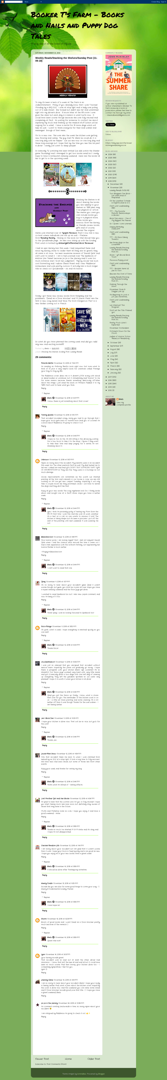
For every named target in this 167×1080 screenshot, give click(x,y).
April (112, 363)
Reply (43, 388)
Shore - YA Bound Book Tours (120, 256)
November (114, 187)
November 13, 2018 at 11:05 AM (65, 883)
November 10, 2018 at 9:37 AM (61, 459)
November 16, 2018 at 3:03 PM (58, 954)
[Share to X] (70, 348)
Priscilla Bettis (47, 363)
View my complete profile (124, 403)
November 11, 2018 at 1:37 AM (58, 582)
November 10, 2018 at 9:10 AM (66, 415)
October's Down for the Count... (120, 332)
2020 (110, 174)
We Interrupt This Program (117, 306)
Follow (108, 134)
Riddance (90, 263)
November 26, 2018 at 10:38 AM (71, 1003)
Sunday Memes (66, 889)
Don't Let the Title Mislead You (121, 311)
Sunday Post (64, 352)
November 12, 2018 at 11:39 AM (69, 754)
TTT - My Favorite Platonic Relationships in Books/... (120, 213)
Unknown (45, 459)
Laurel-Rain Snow (48, 754)
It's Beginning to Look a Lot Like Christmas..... (119, 296)
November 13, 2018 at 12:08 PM (59, 919)
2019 (110, 178)
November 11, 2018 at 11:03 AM (66, 718)
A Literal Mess (83, 298)
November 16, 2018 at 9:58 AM (67, 826)
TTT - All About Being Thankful (119, 238)
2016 (110, 380)
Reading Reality (48, 238)
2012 (110, 390)
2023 (110, 164)
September (115, 346)
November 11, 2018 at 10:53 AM (68, 662)
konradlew (81, 1074)
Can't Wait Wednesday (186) (119, 207)
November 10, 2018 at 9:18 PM (66, 537)
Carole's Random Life (50, 845)
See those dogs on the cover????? (119, 243)
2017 (110, 377)
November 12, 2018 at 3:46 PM (67, 692)
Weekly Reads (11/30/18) (119, 190)
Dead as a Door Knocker (59, 298)
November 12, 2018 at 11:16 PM (72, 845)
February (114, 369)
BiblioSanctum (47, 537)
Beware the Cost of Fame (121, 274)
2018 (110, 181)
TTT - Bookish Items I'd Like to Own (119, 269)
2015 (110, 384)
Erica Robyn (46, 626)
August (113, 349)
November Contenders (119, 328)
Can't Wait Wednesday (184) (119, 264)
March (113, 366)
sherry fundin (47, 883)
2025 (110, 158)
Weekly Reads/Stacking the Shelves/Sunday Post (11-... (119, 279)
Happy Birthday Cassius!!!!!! (117, 228)
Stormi (44, 919)
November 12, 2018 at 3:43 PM (67, 436)
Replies (47, 393)
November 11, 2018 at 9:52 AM (64, 626)
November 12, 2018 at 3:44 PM (67, 508)
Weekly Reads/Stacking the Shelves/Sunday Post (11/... (119, 250)
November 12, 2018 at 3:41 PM (67, 398)
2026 (110, 154)
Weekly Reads (76, 352)
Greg (43, 582)
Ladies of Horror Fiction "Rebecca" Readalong (120, 337)
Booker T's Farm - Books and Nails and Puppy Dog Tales (77, 25)
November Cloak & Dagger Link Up (117, 290)
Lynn (43, 954)
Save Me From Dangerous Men (77, 301)
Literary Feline (47, 980)
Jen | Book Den (47, 718)
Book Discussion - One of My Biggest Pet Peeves (120, 219)
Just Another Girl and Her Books (55, 798)
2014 (110, 387)
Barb (49, 398)
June (112, 356)
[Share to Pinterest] (75, 348)
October (114, 343)
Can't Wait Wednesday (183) (119, 301)
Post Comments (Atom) (56, 1064)
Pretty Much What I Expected (118, 324)
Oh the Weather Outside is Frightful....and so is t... (120, 202)
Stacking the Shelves (49, 352)
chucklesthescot (48, 662)
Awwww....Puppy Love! (119, 260)
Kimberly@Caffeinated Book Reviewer (76, 243)
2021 (110, 171)
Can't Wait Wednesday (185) (119, 233)
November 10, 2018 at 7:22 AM (66, 363)
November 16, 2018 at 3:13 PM (66, 980)
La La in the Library (71, 258)
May (112, 359)
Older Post (94, 1059)
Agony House (83, 261)
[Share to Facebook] (73, 348)
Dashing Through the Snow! (118, 285)
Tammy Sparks (47, 415)
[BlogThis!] (68, 348)
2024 (110, 161)
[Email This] (66, 348)
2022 (110, 168)
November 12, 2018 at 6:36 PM (82, 798)
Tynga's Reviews (69, 233)
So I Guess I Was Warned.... (121, 224)
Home (68, 1059)
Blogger (101, 1074)
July (112, 353)
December (115, 184)
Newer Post (42, 1059)
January (114, 373)
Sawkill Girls (89, 253)
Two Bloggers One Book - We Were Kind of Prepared (120, 195)
